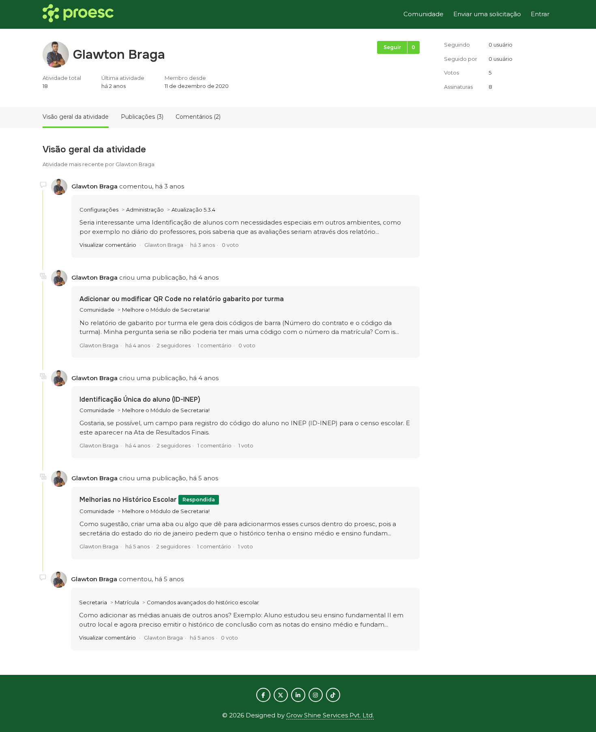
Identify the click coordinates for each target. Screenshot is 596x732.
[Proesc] (78, 14)
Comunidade (423, 14)
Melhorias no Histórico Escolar (128, 499)
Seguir (392, 47)
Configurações (98, 209)
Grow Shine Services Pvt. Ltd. (330, 715)
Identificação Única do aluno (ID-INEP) (139, 399)
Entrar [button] (540, 14)
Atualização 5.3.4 (193, 209)
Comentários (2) (198, 116)
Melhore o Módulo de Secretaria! (166, 309)
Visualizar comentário (107, 245)
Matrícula (127, 602)
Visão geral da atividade (76, 116)
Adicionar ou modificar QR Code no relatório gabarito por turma (181, 299)
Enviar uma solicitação (487, 14)
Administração (145, 209)
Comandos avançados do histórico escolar (203, 602)
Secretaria (93, 602)
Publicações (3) (142, 116)
